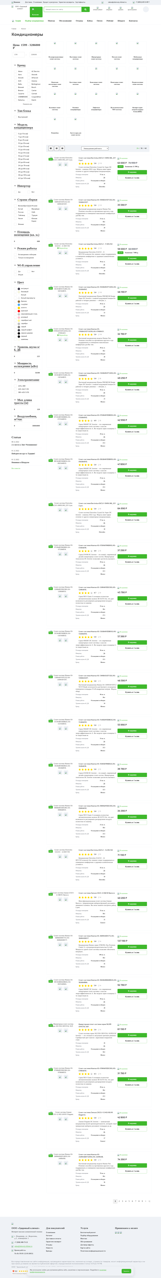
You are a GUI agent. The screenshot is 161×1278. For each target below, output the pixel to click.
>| (149, 1201)
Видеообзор (63, 248)
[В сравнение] (60, 164)
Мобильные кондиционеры (138, 58)
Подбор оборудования (89, 1235)
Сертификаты (80, 2)
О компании (37, 2)
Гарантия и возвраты (66, 2)
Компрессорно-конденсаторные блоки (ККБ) (137, 109)
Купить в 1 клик (132, 178)
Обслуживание (65, 21)
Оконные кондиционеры (75, 108)
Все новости (16, 468)
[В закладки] (66, 164)
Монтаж (51, 21)
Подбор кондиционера (34, 21)
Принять (126, 1271)
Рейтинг (110, 21)
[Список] (56, 148)
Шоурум (121, 21)
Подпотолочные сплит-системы (137, 83)
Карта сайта (85, 1248)
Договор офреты (87, 1245)
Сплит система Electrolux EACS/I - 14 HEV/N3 (96, 850)
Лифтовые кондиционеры (96, 108)
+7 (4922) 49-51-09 (142, 2)
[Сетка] (50, 148)
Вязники (17, 2)
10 (101, 292)
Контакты (133, 21)
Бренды (49, 1251)
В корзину (132, 172)
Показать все (27, 104)
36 (141, 148)
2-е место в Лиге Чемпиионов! (24, 445)
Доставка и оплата (53, 1238)
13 (101, 163)
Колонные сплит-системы (55, 108)
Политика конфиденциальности (93, 1251)
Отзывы (79, 21)
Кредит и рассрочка (50, 2)
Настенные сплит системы (76, 58)
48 (145, 148)
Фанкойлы (55, 133)
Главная (14, 29)
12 (101, 205)
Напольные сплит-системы (117, 83)
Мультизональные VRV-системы (117, 108)
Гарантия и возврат (53, 1242)
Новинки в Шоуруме (20, 462)
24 (138, 148)
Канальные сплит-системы (96, 83)
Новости (49, 1248)
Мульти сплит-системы (117, 58)
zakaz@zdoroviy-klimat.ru (117, 2)
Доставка (28, 2)
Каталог (35, 15)
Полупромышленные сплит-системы (56, 58)
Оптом (99, 21)
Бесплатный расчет (88, 1232)
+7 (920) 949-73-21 (21, 1242)
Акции (18, 21)
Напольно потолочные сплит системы (55, 84)
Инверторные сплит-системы (96, 58)
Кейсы (90, 21)
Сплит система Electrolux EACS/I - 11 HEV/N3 (95, 244)
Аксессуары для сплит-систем (75, 134)
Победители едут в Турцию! (23, 454)
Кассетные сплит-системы (76, 83)
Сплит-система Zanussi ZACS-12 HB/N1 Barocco (97, 893)
